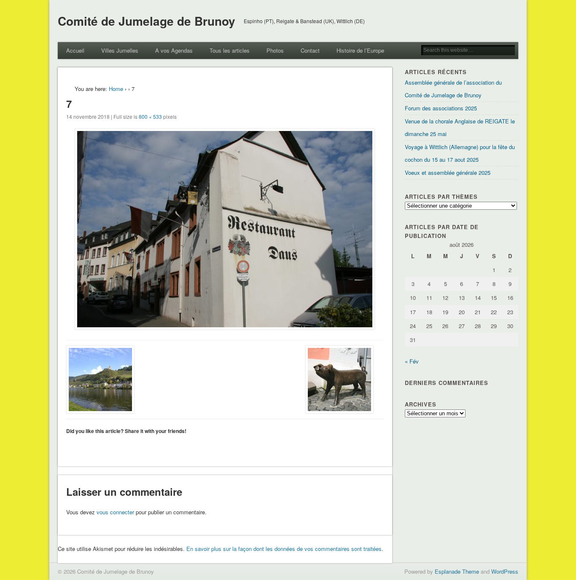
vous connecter (115, 512)
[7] (225, 229)
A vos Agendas (174, 50)
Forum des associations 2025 (441, 108)
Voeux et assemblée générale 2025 (447, 172)
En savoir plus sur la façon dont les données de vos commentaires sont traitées (284, 549)
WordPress (504, 571)
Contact (310, 50)
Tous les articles (230, 50)
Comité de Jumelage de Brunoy (146, 20)
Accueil (75, 50)
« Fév (412, 361)
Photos (275, 50)
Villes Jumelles (119, 50)
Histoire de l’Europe (360, 50)
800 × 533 (150, 116)
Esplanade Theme (457, 571)
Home (116, 89)
